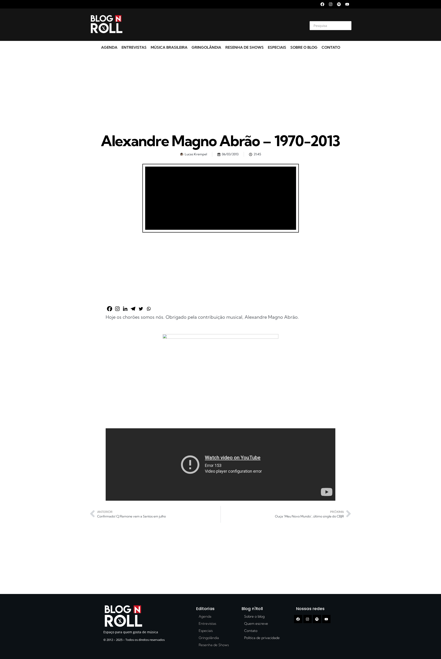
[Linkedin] (125, 308)
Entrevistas (134, 47)
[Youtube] (347, 4)
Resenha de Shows (244, 47)
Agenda (109, 47)
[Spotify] (339, 4)
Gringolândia (206, 47)
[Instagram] (331, 4)
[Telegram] (133, 308)
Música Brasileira (169, 47)
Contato (331, 47)
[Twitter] (140, 308)
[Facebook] (322, 4)
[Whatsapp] (148, 308)
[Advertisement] (215, 24)
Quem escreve (256, 623)
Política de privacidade (262, 638)
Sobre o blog (303, 47)
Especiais (277, 47)
